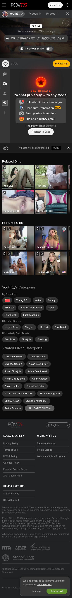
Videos (35, 13)
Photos (52, 13)
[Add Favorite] (5, 63)
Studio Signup (44, 450)
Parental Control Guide (15, 469)
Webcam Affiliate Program (51, 456)
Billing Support (11, 500)
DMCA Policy (10, 456)
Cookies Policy (11, 463)
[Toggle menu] (4, 5)
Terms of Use (10, 450)
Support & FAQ (11, 493)
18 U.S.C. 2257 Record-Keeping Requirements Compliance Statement (33, 571)
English (55, 425)
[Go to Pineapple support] (6, 557)
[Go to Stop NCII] (24, 558)
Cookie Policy (44, 584)
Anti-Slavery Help (12, 475)
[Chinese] (7, 300)
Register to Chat (41, 131)
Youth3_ (8, 287)
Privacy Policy (10, 443)
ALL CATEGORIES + (40, 408)
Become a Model (46, 443)
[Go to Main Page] (22, 5)
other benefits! (47, 125)
